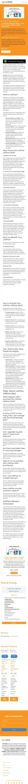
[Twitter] (8, 782)
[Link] (21, 782)
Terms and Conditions (7, 767)
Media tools (15, 21)
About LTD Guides (6, 762)
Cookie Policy (5, 775)
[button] (26, 2)
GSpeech (24, 62)
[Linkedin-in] (11, 782)
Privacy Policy (5, 770)
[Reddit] (14, 782)
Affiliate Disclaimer (6, 772)
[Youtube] (16, 782)
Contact (4, 765)
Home (2, 21)
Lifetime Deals (4, 37)
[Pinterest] (19, 782)
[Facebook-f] (6, 782)
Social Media (8, 21)
